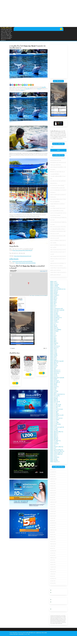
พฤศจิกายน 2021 (53, 557)
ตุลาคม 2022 (52, 532)
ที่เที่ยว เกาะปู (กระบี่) (55, 406)
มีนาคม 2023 (52, 520)
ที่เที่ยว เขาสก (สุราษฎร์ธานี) (57, 427)
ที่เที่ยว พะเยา (53, 335)
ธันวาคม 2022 (53, 527)
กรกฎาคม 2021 (53, 566)
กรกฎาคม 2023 (53, 511)
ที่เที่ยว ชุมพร (53, 301)
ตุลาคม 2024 (52, 481)
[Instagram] (19, 85)
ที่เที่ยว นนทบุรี (53, 320)
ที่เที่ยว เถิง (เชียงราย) (55, 440)
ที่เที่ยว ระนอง (53, 350)
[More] (33, 85)
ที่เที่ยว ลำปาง (53, 358)
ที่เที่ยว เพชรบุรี (54, 442)
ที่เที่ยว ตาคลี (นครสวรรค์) (56, 308)
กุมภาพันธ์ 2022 (53, 550)
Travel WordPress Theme (15, 632)
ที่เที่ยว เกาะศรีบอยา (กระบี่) (56, 415)
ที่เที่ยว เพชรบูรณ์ (54, 443)
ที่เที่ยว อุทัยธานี (54, 400)
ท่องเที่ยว (44, 87)
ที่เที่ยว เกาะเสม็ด (54, 422)
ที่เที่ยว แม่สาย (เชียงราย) (56, 454)
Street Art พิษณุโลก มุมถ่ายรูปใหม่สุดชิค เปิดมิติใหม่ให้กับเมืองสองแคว (28, 363)
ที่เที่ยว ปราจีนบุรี (54, 331)
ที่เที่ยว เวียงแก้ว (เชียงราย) (56, 446)
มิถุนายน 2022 (53, 541)
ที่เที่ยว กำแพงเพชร (54, 287)
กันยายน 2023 (53, 506)
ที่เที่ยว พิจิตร (53, 341)
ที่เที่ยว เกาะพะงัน (54, 410)
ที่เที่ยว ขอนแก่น (54, 290)
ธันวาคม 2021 (53, 555)
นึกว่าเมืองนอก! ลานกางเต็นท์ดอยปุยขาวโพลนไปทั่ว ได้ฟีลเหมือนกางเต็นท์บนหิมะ (15, 372)
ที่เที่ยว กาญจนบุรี (54, 284)
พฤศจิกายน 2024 (53, 478)
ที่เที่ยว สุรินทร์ (53, 383)
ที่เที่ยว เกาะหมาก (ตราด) (56, 418)
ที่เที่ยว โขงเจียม (54, 460)
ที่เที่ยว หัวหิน (53, 388)
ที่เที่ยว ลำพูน (53, 359)
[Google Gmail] (21, 85)
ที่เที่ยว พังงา (53, 337)
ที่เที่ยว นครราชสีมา (55, 316)
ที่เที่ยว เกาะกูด (53, 403)
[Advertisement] (38, 6)
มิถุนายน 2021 (53, 569)
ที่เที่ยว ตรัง (53, 304)
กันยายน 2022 (53, 534)
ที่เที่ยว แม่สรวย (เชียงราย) (56, 449)
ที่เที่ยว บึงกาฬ (53, 325)
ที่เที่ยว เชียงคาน (54, 433)
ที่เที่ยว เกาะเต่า (54, 421)
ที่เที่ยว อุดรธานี (54, 397)
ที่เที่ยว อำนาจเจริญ (55, 395)
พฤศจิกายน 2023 (53, 502)
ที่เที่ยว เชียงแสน (54, 437)
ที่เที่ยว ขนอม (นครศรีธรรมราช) (57, 289)
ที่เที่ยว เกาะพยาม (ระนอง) (56, 409)
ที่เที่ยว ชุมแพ (53, 302)
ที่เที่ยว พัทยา (53, 338)
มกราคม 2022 (52, 553)
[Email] (31, 85)
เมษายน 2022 (52, 546)
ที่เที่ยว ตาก (53, 307)
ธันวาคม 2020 (53, 583)
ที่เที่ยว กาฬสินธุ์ (54, 286)
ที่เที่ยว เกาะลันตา (54, 413)
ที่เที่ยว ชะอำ (53, 389)
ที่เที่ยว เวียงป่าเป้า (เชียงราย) (57, 451)
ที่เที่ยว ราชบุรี (53, 353)
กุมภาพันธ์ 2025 (53, 471)
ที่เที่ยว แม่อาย (53, 455)
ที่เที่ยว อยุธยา (53, 392)
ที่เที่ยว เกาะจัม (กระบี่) (55, 404)
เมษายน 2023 (52, 518)
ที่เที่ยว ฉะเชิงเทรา (54, 295)
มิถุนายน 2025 (53, 469)
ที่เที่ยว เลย (53, 445)
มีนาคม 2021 (52, 576)
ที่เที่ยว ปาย (53, 332)
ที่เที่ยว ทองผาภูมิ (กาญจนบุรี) (57, 310)
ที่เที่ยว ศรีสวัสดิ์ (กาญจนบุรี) (57, 361)
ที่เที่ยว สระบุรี (53, 374)
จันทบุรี (39, 88)
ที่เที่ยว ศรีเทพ (53, 364)
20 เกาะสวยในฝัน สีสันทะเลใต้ (41, 363)
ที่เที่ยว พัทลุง (53, 340)
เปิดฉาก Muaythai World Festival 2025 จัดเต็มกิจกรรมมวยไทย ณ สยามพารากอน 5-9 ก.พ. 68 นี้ (58, 252)
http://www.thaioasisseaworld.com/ (22, 256)
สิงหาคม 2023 (52, 509)
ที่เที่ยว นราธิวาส (54, 322)
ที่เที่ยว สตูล (53, 368)
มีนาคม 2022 (52, 548)
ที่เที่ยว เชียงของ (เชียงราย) (56, 431)
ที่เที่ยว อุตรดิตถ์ (54, 398)
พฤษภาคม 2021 (53, 571)
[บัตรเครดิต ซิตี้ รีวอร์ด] (28, 523)
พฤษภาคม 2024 (53, 492)
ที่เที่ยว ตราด (53, 305)
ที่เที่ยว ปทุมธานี (54, 328)
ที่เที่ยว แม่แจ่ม (53, 458)
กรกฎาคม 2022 (53, 539)
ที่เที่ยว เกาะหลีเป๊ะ (54, 419)
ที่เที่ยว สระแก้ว (54, 376)
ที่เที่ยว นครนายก (54, 311)
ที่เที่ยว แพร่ (53, 448)
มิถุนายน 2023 (53, 513)
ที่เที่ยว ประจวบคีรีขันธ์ (55, 329)
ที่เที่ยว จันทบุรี (53, 293)
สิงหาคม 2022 (52, 536)
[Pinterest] (14, 85)
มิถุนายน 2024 (53, 490)
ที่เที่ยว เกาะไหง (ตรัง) (55, 424)
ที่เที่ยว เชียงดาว (54, 434)
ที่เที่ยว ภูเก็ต (53, 344)
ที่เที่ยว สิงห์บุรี (53, 379)
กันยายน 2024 (53, 483)
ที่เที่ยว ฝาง (53, 334)
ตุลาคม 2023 (52, 504)
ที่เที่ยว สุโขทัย (53, 385)
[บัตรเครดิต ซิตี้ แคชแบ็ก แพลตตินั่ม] (28, 493)
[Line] (23, 85)
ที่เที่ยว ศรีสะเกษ (54, 362)
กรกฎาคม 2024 (53, 488)
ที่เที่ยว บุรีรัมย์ (53, 326)
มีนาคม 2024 (52, 497)
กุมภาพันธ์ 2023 (53, 522)
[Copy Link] (29, 85)
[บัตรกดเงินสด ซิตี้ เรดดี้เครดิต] (28, 404)
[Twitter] (12, 85)
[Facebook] (10, 85)
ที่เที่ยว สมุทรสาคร (54, 373)
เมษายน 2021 (52, 573)
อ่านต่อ (15, 383)
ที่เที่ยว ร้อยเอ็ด (53, 355)
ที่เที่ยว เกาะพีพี (54, 412)
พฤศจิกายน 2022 (53, 529)
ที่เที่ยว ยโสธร (53, 349)
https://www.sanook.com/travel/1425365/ (22, 261)
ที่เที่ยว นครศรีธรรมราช (56, 317)
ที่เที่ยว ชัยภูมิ (53, 299)
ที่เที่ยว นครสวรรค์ (54, 319)
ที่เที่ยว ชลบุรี (53, 296)
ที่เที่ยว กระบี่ (53, 281)
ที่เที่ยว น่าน (53, 323)
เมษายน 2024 (52, 495)
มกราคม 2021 (52, 580)
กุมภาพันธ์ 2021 (53, 578)
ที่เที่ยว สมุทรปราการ (55, 370)
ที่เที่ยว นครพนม (54, 314)
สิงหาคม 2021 (52, 564)
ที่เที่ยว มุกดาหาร (54, 347)
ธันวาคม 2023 (53, 499)
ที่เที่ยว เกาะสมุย (54, 416)
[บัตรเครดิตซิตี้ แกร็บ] (28, 463)
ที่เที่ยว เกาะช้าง (54, 407)
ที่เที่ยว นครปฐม (54, 313)
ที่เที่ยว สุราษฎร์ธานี (55, 382)
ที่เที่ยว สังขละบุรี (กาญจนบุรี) (57, 377)
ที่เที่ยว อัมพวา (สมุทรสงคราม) (57, 394)
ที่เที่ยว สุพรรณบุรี (54, 380)
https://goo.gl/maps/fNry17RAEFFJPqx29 (22, 250)
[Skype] (27, 85)
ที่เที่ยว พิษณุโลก (54, 343)
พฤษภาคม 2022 (53, 543)
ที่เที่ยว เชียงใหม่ (54, 439)
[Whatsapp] (16, 85)
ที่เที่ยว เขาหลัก (54, 428)
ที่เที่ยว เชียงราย (54, 436)
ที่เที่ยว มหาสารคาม (55, 346)
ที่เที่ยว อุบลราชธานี (55, 401)
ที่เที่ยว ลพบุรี (53, 356)
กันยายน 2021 (53, 562)
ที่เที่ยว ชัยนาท (53, 298)
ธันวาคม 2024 (53, 476)
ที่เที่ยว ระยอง (53, 352)
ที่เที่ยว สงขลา (53, 367)
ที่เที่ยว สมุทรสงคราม (55, 371)
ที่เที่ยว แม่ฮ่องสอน (54, 457)
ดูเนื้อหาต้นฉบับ (13, 259)
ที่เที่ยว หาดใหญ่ (54, 391)
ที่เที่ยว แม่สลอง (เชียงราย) (56, 452)
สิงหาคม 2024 (52, 485)
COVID (22, 90)
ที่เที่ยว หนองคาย (54, 386)
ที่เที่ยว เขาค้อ (53, 425)
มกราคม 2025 (52, 474)
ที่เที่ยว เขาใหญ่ (54, 430)
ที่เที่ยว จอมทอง (54, 292)
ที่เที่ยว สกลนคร (54, 365)
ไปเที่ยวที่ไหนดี (6, 28)
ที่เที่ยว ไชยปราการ (55, 461)
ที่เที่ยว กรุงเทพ (53, 283)
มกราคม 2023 (52, 525)
